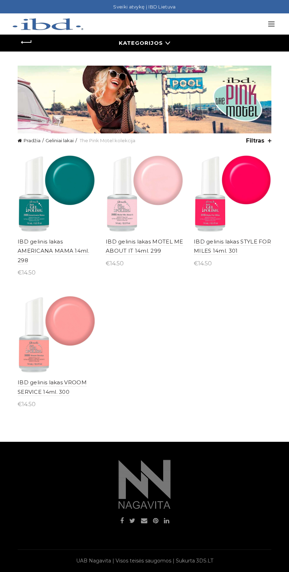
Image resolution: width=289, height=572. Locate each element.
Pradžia (32, 140)
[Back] (26, 42)
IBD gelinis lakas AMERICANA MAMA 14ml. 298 (53, 251)
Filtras (255, 140)
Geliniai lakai (59, 140)
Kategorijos (141, 43)
